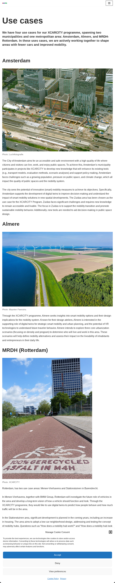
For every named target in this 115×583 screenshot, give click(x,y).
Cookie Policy (53, 579)
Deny (57, 563)
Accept (57, 555)
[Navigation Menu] (109, 3)
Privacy (63, 579)
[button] (110, 532)
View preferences (57, 571)
